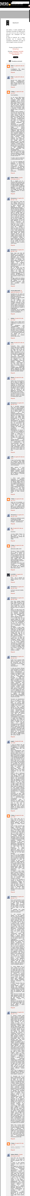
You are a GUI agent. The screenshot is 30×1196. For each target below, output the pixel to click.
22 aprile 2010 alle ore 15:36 (17, 575)
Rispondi (13, 72)
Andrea (12, 318)
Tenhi (12, 65)
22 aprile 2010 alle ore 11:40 (16, 291)
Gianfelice (16, 53)
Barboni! (16, 23)
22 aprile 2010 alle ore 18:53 (16, 1155)
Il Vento (13, 91)
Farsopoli (11, 53)
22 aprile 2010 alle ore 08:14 (16, 178)
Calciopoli (15, 51)
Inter (21, 53)
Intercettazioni (15, 54)
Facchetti (20, 51)
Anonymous (16, 49)
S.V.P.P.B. (13, 574)
